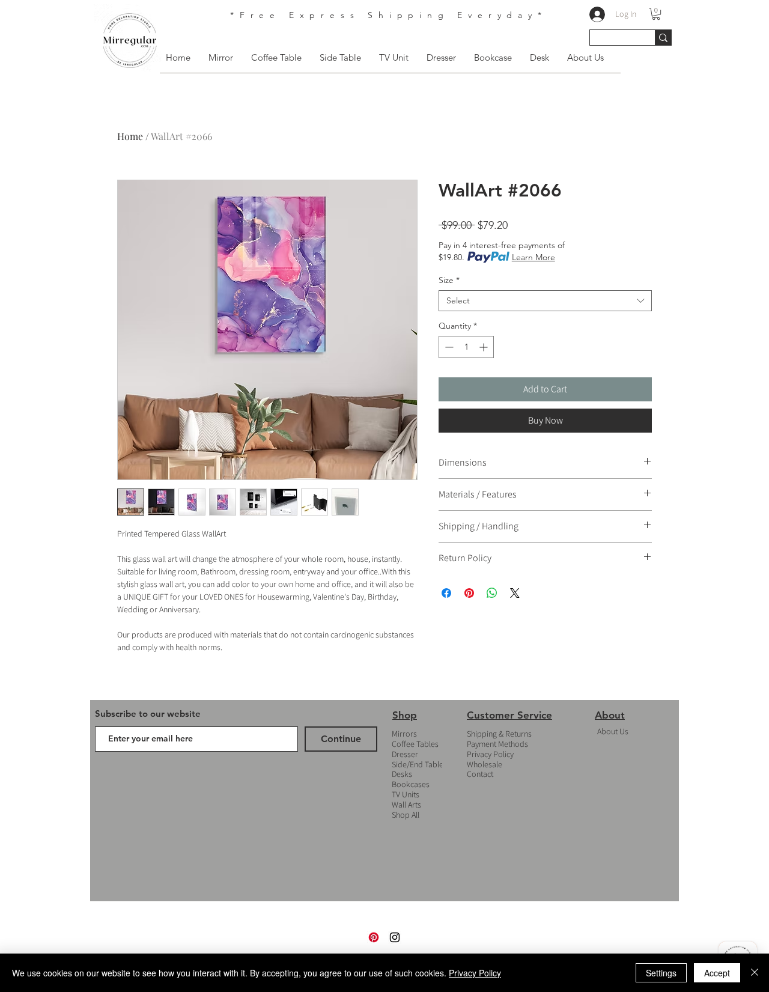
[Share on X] (515, 593)
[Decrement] (447, 347)
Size (449, 280)
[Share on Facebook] (446, 593)
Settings (661, 973)
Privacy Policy (490, 754)
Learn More (533, 257)
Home (130, 136)
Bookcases (411, 784)
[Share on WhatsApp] (492, 593)
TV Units (405, 794)
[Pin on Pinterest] (469, 593)
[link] (656, 14)
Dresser (405, 754)
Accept (717, 973)
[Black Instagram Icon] (394, 937)
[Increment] (484, 347)
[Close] (754, 972)
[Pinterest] (373, 937)
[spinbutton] (466, 347)
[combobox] (545, 300)
